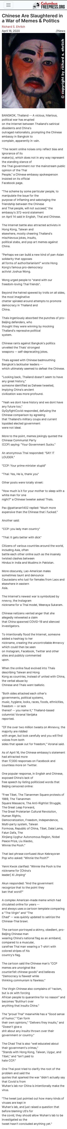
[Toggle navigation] (8, 5)
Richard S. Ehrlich (13, 26)
